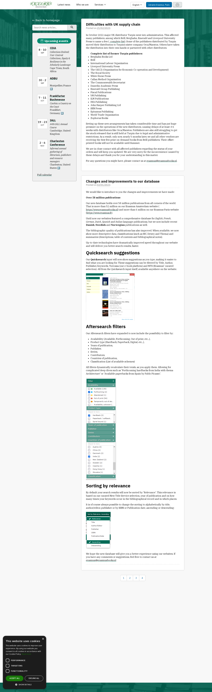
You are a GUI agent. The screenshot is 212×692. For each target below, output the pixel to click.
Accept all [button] (15, 678)
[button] (24, 684)
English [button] (136, 4)
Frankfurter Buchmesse (57, 97)
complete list (117, 41)
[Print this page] (177, 4)
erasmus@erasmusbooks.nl (162, 160)
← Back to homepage (46, 20)
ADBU (53, 78)
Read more (26, 654)
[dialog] (24, 662)
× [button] (43, 639)
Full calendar (44, 174)
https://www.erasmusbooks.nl (102, 209)
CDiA (53, 48)
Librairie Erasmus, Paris (159, 4)
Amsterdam (40, 6)
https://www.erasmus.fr (99, 212)
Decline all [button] (34, 678)
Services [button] (99, 4)
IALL (53, 120)
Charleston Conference (57, 142)
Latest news (64, 4)
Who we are (82, 4)
